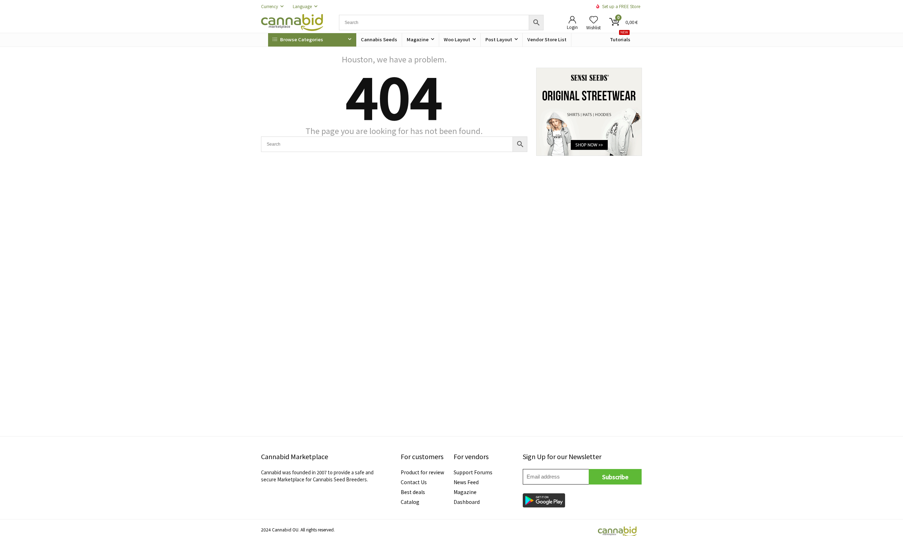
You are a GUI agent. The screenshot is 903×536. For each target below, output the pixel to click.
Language (302, 6)
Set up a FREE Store (621, 6)
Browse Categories (301, 39)
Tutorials (620, 38)
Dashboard (467, 501)
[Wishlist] (593, 19)
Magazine (418, 39)
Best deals (413, 491)
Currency (269, 6)
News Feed (466, 482)
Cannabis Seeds (379, 39)
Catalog (410, 501)
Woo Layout (457, 39)
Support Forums (473, 472)
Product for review (422, 472)
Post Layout (498, 39)
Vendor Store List (546, 39)
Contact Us (414, 482)
